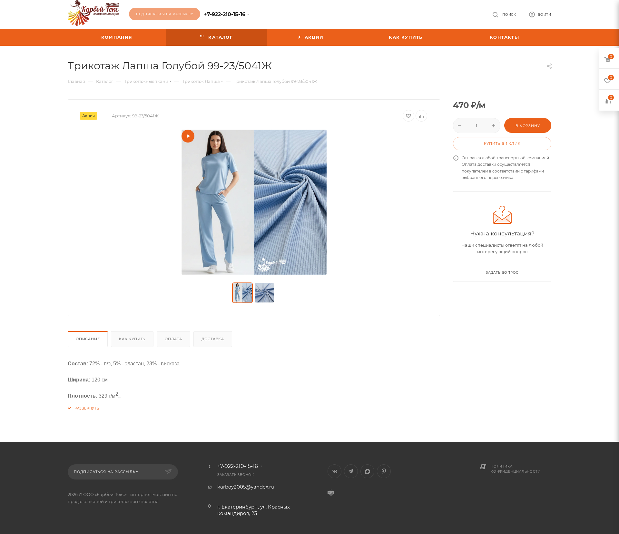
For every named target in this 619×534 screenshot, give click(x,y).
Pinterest (384, 471)
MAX (367, 471)
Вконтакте (334, 471)
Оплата (173, 339)
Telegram (351, 471)
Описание (88, 339)
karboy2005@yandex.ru (245, 487)
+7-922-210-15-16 (224, 14)
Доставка (212, 339)
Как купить (132, 339)
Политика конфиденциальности (515, 469)
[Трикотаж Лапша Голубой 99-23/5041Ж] (254, 202)
